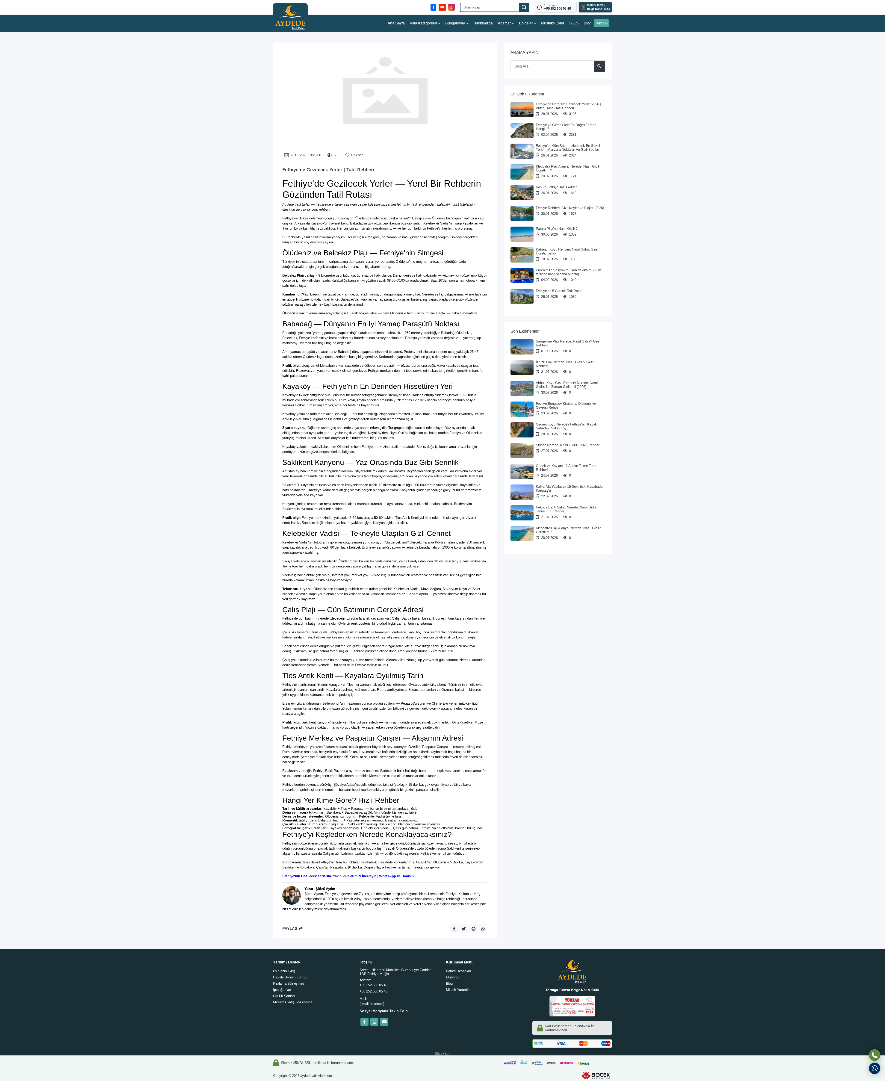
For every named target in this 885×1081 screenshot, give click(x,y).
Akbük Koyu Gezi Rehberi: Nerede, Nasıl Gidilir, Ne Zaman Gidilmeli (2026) (567, 385)
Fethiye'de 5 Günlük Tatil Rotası (559, 291)
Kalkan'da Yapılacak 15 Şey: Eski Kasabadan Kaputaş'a (570, 488)
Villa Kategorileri (423, 23)
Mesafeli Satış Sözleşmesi (293, 1002)
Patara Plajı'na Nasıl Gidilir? (557, 228)
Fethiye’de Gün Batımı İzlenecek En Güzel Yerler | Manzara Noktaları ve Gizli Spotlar (568, 147)
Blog (587, 23)
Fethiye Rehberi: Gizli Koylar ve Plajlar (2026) (570, 208)
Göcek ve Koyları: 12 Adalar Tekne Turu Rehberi (566, 468)
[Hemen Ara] (874, 1055)
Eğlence (357, 155)
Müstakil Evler (552, 23)
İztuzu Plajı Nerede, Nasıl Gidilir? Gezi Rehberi (564, 364)
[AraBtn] (524, 7)
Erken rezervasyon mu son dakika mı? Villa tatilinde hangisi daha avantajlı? (569, 272)
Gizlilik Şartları (284, 996)
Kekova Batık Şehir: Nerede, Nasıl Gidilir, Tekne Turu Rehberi (567, 509)
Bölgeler (526, 23)
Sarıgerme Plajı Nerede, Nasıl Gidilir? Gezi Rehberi (568, 343)
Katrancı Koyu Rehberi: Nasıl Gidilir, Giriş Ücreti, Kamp (567, 251)
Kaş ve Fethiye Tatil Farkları (557, 187)
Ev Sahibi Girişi (284, 971)
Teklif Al (601, 23)
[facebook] (433, 7)
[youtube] (442, 7)
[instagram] (451, 7)
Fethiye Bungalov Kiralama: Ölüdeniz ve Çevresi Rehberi (566, 405)
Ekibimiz (452, 977)
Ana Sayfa (396, 23)
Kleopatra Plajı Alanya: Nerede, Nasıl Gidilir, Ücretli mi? (568, 168)
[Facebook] (364, 1022)
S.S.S (574, 23)
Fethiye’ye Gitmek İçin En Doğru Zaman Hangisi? (566, 127)
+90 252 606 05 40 (373, 985)
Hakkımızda (483, 23)
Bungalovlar (455, 23)
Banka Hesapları (458, 971)
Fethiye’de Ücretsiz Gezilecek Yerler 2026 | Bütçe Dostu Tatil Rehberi (568, 106)
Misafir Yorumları (459, 990)
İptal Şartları (282, 990)
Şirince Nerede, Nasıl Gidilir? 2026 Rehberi (568, 445)
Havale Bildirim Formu (290, 977)
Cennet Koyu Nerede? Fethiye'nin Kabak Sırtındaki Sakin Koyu (566, 426)
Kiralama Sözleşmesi (289, 983)
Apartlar (504, 23)
